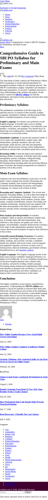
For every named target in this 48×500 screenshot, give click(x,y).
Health (7, 457)
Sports (7, 474)
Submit (27, 492)
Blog (2, 47)
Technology (10, 21)
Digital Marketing (12, 24)
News (7, 17)
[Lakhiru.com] (6, 10)
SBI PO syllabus (22, 95)
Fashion (8, 28)
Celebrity (9, 439)
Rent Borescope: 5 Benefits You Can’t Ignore (19, 414)
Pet (6, 467)
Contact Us (9, 483)
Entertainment (10, 26)
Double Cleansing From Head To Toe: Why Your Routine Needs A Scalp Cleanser (21, 390)
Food (7, 455)
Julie (9, 76)
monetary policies (26, 250)
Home (7, 14)
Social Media (10, 471)
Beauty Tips (10, 434)
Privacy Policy (11, 485)
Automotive (10, 432)
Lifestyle (8, 31)
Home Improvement (13, 460)
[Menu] (1, 38)
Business (8, 19)
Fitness (8, 453)
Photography (10, 469)
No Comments (28, 76)
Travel (7, 33)
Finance (8, 450)
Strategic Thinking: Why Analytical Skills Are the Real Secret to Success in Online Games (23, 360)
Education (9, 443)
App (7, 429)
